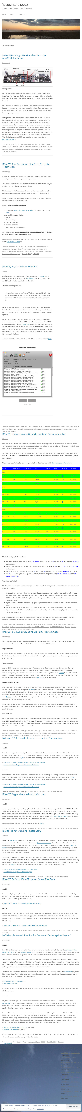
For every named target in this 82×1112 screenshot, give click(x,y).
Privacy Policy (23, 14)
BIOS (37, 144)
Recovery (16, 735)
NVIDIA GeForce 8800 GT (54, 930)
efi (10, 147)
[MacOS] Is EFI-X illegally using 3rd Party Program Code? (30, 631)
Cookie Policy (40, 1109)
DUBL (75, 427)
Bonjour (50, 731)
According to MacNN (61, 816)
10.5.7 (32, 731)
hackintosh (28, 147)
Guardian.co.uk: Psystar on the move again (18, 872)
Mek (37, 251)
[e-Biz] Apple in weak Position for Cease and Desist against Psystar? (36, 935)
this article (40, 678)
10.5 (29, 731)
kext (51, 147)
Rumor (46, 149)
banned (61, 673)
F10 (63, 524)
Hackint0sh (68, 972)
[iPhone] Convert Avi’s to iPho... (70, 1086)
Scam (21, 735)
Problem (5, 735)
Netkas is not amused (44, 843)
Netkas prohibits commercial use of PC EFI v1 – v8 (20, 869)
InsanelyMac (20, 627)
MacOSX (50, 429)
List (30, 627)
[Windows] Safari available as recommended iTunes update (32, 738)
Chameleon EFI (43, 247)
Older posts (7, 1044)
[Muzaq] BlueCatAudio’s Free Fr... (70, 1091)
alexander (60, 792)
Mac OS (36, 733)
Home (4, 14)
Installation (35, 147)
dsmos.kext (5, 147)
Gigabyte (21, 147)
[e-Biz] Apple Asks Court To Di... (70, 1067)
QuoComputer (38, 149)
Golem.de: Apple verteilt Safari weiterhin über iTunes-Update (24, 762)
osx (25, 149)
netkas (64, 733)
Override (67, 627)
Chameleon (35, 247)
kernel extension (44, 147)
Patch (4, 629)
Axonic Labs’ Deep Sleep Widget (24, 210)
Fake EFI (4, 429)
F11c (63, 517)
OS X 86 (56, 429)
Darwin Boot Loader (49, 427)
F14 (63, 479)
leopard (27, 251)
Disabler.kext (63, 731)
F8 (62, 520)
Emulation (15, 147)
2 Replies (5, 439)
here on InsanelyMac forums (62, 463)
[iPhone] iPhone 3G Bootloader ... (70, 1077)
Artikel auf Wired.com (11, 1030)
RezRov (8, 697)
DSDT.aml (71, 731)
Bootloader (42, 144)
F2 (62, 528)
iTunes (30, 792)
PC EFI (42, 877)
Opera (45, 828)
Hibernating (12, 251)
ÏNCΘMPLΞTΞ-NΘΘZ (15, 5)
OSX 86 (61, 429)
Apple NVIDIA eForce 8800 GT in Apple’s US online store (22, 903)
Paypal (22, 758)
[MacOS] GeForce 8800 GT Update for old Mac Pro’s (28, 879)
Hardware (20, 624)
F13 (63, 483)
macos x (46, 627)
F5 (62, 543)
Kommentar (6, 1003)
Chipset (55, 624)
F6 (62, 498)
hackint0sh (20, 429)
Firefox (42, 823)
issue (26, 733)
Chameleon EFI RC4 (13, 242)
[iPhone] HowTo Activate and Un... (71, 1072)
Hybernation (20, 251)
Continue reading (9, 139)
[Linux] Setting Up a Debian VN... (70, 1053)
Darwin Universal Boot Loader (64, 427)
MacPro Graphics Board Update (37, 930)
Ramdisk (10, 735)
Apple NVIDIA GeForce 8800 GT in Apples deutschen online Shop (25, 925)
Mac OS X (39, 429)
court (40, 427)
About (12, 14)
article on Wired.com (28, 952)
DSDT (59, 624)
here (7, 213)
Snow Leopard (15, 254)
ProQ (32, 149)
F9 (62, 476)
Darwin (49, 144)
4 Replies (5, 743)
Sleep (50, 251)
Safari (42, 792)
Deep (12, 249)
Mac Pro (32, 251)
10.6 (36, 731)
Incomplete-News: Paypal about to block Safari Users (21, 765)
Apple (29, 427)
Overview (73, 627)
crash (57, 731)
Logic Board (5, 149)
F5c (63, 539)
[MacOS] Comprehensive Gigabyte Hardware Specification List (34, 433)
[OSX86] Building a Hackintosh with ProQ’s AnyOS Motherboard (24, 56)
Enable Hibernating (29, 249)
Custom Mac (6, 249)
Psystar (42, 276)
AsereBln (32, 690)
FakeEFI (10, 429)
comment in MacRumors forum (14, 981)
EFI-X (75, 731)
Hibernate (5, 251)
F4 (62, 491)
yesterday (13, 840)
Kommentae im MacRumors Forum (15, 1027)
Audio (43, 624)
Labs (18, 144)
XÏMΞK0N (13, 151)
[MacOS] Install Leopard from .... (70, 1082)
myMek (41, 251)
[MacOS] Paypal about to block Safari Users (24, 794)
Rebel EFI (30, 278)
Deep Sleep (17, 249)
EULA (29, 877)
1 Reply (4, 271)
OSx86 (28, 149)
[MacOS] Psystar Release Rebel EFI (19, 266)
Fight (14, 429)
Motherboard (19, 149)
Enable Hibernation (41, 249)
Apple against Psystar (34, 1042)
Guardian (13, 864)
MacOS (22, 144)
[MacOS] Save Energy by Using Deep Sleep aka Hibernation (26, 165)
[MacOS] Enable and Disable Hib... (70, 1096)
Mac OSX (45, 429)
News (27, 144)
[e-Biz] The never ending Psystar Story (21, 830)
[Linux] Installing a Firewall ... (69, 1058)
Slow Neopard (6, 254)
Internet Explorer (37, 828)
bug (54, 731)
